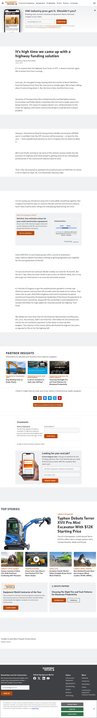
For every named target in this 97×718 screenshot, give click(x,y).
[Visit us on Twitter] (39, 678)
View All (73, 600)
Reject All (72, 709)
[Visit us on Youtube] (48, 678)
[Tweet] (55, 398)
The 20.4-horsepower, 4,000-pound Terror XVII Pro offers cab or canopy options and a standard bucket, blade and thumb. (75, 539)
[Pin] (60, 398)
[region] (48, 709)
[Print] (35, 398)
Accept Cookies (72, 714)
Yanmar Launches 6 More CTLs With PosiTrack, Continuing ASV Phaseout (11, 573)
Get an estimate (25, 233)
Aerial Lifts (53, 569)
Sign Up (7, 693)
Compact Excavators (65, 514)
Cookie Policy (35, 708)
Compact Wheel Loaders (83, 569)
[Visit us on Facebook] (34, 678)
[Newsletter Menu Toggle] (94, 3)
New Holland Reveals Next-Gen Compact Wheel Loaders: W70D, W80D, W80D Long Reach (84, 573)
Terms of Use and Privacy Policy (54, 25)
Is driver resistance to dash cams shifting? (36, 381)
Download (58, 600)
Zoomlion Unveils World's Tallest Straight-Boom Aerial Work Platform (60, 573)
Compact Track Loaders (10, 569)
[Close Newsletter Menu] (95, 10)
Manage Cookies (72, 704)
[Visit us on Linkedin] (43, 678)
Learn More (11, 608)
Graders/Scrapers (32, 569)
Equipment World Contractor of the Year (22, 592)
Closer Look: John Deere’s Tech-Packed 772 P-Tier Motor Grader (35, 573)
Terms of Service (53, 27)
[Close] (94, 709)
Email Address (49, 426)
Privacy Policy (43, 27)
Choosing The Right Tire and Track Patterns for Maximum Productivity (58, 382)
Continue (51, 436)
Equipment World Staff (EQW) (25, 61)
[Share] (45, 398)
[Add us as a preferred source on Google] (40, 398)
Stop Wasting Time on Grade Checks (14, 381)
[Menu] (3, 3)
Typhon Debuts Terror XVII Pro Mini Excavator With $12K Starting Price (75, 524)
